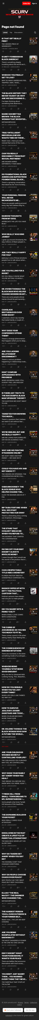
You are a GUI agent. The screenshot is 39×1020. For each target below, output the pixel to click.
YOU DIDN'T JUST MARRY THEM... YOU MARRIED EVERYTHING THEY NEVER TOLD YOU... (14, 977)
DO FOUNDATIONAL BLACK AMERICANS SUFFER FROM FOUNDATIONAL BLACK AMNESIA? (14, 177)
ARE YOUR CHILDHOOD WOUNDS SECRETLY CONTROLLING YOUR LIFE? (14, 755)
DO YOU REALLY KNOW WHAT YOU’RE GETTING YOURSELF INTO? (13, 277)
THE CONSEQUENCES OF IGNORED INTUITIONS (13, 649)
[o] (33, 41)
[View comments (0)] (10, 51)
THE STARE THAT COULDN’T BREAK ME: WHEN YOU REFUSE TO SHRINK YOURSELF (12, 531)
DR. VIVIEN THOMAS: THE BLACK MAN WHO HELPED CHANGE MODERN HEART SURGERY (14, 291)
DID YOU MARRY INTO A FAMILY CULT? (12, 610)
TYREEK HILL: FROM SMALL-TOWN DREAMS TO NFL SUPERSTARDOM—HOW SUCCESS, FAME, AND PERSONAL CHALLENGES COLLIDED (14, 796)
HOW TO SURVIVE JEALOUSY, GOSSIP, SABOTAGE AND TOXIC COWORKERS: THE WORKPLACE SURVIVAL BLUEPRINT (13, 711)
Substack (9, 1015)
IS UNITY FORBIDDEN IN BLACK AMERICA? (12, 58)
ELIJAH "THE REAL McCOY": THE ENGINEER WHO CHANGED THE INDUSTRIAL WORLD (13, 895)
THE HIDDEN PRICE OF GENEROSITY (10, 45)
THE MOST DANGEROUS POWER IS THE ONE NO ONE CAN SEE (14, 941)
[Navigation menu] (3, 3)
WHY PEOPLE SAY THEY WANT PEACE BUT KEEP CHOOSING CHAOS (13, 881)
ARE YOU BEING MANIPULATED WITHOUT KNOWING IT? (13, 935)
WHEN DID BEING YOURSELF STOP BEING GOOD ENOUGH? (12, 669)
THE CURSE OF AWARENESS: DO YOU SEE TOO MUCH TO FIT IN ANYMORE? (14, 630)
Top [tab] (11, 32)
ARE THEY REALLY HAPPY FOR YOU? (14, 253)
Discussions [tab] (18, 32)
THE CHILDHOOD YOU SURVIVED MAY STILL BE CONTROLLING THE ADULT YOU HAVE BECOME (14, 761)
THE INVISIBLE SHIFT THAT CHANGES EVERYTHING (12, 863)
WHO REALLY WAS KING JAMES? (13, 235)
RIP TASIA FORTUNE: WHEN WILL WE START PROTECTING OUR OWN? (14, 510)
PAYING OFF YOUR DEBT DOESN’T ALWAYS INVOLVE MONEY (13, 552)
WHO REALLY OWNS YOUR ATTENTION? (12, 821)
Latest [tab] (5, 32)
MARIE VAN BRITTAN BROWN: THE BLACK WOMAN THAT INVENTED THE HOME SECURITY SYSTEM (13, 117)
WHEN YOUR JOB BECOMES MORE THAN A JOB (12, 717)
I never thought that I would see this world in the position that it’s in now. (14, 558)
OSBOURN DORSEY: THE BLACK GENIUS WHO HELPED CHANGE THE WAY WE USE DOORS (13, 489)
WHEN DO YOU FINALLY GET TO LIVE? (12, 76)
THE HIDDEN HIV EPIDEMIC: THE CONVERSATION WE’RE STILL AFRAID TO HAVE (14, 475)
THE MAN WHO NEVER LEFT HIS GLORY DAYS (14, 842)
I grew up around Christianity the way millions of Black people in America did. (14, 241)
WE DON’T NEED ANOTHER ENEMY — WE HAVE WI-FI (12, 457)
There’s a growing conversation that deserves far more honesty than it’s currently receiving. (13, 183)
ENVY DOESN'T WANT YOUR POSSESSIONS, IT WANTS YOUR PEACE (12, 955)
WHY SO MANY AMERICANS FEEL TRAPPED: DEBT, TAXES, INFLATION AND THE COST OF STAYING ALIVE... (14, 81)
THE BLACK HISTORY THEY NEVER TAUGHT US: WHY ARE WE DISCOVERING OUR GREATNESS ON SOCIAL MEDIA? (14, 96)
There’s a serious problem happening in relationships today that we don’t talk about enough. (14, 360)
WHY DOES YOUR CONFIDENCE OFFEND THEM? (12, 333)
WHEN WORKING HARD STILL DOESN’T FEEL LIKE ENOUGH (13, 381)
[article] (19, 45)
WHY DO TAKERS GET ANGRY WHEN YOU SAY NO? (13, 856)
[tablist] (13, 32)
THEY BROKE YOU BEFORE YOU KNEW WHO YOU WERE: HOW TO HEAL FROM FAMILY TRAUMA (14, 782)
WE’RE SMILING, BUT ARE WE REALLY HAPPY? (13, 433)
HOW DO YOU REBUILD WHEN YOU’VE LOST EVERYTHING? (12, 690)
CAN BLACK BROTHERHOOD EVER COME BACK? (12, 312)
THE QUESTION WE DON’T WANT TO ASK (14, 402)
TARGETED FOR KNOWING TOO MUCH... (14, 415)
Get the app (30, 1010)
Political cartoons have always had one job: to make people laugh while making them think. (13, 597)
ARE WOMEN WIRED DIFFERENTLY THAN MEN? (11, 162)
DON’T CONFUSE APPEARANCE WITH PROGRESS (11, 374)
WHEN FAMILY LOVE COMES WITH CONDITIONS (12, 615)
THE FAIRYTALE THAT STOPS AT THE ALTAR (13, 983)
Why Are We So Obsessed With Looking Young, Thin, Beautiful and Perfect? (13, 675)
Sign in (34, 3)
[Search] (35, 32)
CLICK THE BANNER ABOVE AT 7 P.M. (14, 496)
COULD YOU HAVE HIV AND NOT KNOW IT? (14, 469)
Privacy (20, 1002)
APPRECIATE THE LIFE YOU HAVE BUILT (14, 222)
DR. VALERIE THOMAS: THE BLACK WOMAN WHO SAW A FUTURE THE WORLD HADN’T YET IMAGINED (14, 731)
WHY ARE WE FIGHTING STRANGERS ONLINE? (13, 451)
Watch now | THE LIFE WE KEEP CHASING (13, 920)
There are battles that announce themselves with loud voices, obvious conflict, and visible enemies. (13, 962)
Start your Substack (13, 1010)
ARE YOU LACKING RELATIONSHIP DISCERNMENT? (10, 354)
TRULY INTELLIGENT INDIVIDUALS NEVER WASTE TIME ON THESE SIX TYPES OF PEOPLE (13, 135)
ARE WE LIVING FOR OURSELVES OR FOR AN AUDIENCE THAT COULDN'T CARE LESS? (14, 438)
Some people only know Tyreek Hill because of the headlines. (13, 803)
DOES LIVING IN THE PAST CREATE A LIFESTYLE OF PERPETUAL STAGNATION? (14, 835)
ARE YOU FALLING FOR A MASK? (13, 272)
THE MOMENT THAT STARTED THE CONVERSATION (13, 537)
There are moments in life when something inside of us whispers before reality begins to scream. (14, 655)
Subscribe (26, 3)
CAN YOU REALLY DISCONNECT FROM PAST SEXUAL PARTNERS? (13, 156)
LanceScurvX (13, 48)
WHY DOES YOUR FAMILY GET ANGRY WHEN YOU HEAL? (13, 775)
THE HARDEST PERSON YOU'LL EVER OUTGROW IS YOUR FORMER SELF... (14, 914)
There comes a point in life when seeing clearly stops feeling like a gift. (14, 636)
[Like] (3, 51)
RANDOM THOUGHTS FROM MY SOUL (11, 217)
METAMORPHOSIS (8, 122)
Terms (26, 1002)
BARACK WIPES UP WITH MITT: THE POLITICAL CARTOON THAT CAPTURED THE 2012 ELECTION (13, 591)
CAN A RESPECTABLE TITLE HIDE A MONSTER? (13, 571)
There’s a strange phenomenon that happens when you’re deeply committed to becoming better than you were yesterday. (14, 339)
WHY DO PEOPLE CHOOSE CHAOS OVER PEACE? (14, 876)
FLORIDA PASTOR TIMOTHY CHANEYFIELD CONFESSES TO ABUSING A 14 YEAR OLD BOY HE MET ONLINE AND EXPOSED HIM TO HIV (13, 576)
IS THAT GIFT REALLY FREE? (11, 39)
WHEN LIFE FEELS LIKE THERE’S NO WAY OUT (13, 696)
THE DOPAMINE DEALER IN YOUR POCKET (14, 816)
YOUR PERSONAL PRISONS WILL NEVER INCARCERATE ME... (14, 197)
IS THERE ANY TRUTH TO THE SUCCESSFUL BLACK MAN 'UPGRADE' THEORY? (14, 395)
